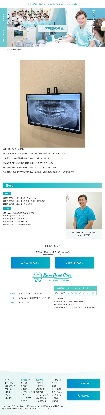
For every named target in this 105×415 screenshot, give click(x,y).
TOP (7, 380)
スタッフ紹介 (51, 4)
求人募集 (74, 4)
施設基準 (24, 400)
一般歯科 (39, 386)
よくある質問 (26, 397)
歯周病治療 (40, 389)
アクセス (63, 4)
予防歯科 (39, 383)
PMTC (54, 383)
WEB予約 (85, 383)
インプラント (57, 380)
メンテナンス (57, 395)
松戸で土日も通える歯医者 (28, 393)
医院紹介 (35, 4)
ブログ (69, 4)
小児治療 (55, 398)
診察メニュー (42, 4)
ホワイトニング (42, 395)
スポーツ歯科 (57, 389)
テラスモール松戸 (70, 301)
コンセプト (25, 383)
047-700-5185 (24, 302)
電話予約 (85, 395)
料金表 (58, 4)
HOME (29, 4)
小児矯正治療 (41, 401)
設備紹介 (24, 389)
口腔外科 (55, 386)
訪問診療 (55, 401)
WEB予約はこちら (32, 262)
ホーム (7, 49)
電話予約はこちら (76, 262)
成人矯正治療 (41, 398)
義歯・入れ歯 (57, 392)
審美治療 (39, 392)
